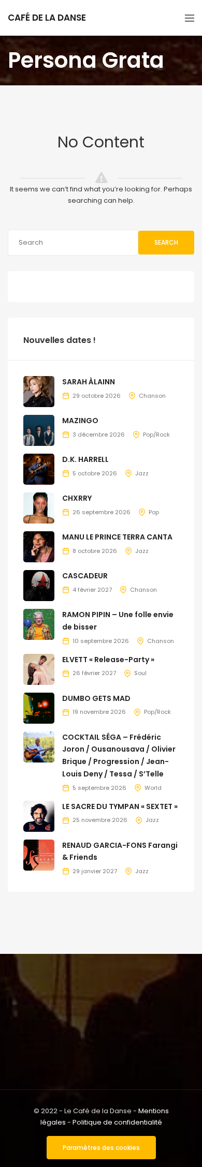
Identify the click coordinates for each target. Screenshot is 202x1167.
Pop (154, 512)
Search (166, 242)
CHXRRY (77, 498)
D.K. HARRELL (85, 459)
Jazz (142, 473)
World (153, 788)
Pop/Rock (156, 434)
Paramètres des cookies (101, 1147)
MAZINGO (80, 420)
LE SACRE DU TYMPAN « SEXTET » (120, 806)
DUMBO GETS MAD (96, 698)
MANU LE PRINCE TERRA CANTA (117, 537)
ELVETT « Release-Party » (108, 659)
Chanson (152, 396)
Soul (140, 673)
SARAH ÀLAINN (88, 382)
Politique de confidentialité (117, 1122)
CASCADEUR (85, 576)
